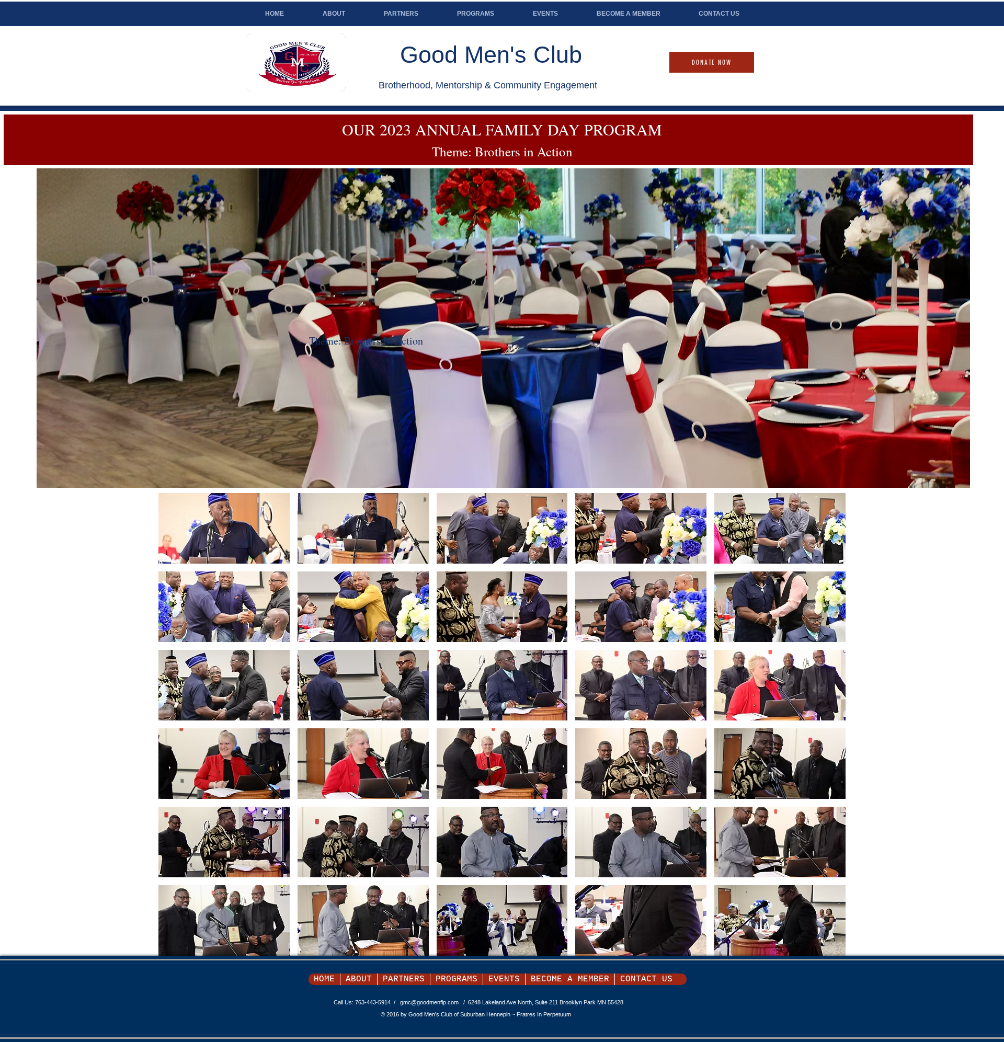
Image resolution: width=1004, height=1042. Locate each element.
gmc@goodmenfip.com (429, 1002)
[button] (503, 328)
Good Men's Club (491, 54)
